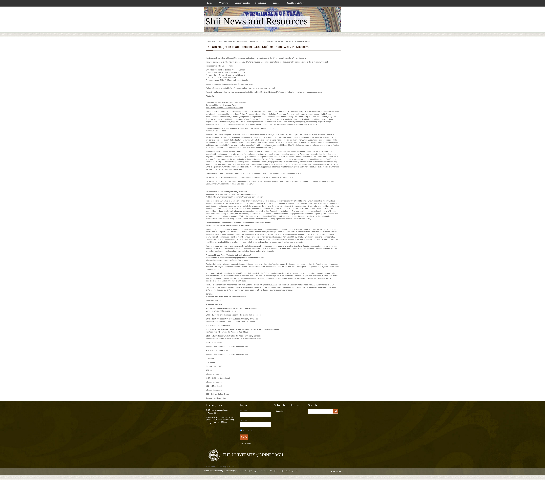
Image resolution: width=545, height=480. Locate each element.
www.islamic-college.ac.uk (216, 131)
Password (243, 420)
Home (210, 3)
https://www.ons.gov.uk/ (270, 177)
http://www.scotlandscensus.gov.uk (226, 184)
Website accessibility (267, 471)
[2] (207, 177)
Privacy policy (254, 471)
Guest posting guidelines (291, 471)
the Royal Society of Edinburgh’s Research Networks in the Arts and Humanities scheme (287, 92)
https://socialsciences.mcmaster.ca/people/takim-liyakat (227, 260)
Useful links (261, 3)
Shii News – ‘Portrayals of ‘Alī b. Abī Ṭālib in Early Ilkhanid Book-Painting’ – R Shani (221, 419)
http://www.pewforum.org (276, 173)
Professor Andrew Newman (244, 88)
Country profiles (242, 3)
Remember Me (248, 431)
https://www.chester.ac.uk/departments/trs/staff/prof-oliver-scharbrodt (239, 197)
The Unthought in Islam (245, 41)
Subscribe (279, 411)
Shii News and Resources (216, 41)
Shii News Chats (295, 3)
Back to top (336, 471)
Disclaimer (278, 471)
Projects (277, 3)
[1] (207, 173)
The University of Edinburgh (222, 471)
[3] (207, 181)
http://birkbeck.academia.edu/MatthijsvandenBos (224, 108)
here (250, 84)
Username (243, 410)
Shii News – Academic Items (217, 410)
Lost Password (245, 443)
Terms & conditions (242, 471)
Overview (224, 3)
